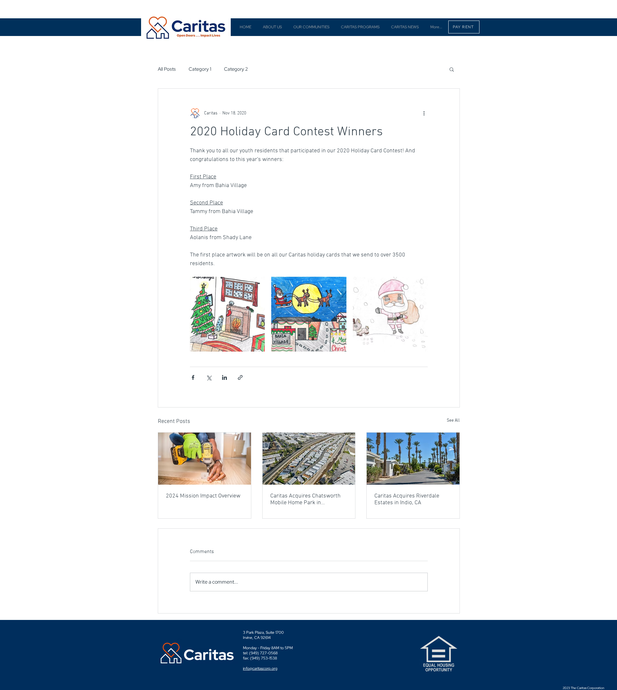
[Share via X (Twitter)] (209, 377)
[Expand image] (227, 314)
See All (453, 420)
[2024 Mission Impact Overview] (204, 459)
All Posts (167, 69)
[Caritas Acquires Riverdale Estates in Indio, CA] (413, 459)
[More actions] (424, 113)
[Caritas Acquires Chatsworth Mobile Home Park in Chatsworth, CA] (309, 459)
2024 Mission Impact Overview (203, 496)
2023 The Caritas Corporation (583, 688)
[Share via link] (240, 377)
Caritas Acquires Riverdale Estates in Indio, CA (406, 499)
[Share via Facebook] (193, 377)
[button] (452, 69)
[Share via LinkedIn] (224, 377)
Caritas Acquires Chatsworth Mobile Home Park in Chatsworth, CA (305, 499)
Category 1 (200, 69)
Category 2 (236, 69)
